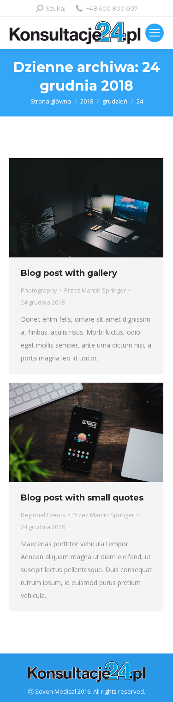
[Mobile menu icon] (154, 33)
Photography (39, 290)
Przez (95, 290)
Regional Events (43, 515)
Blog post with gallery (69, 273)
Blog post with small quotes (82, 498)
